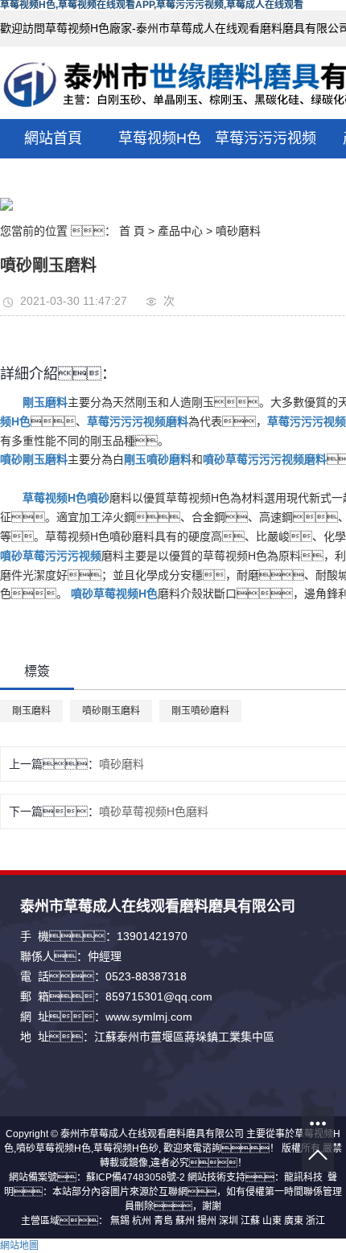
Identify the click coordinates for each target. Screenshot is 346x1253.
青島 (163, 1220)
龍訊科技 (303, 1177)
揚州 (206, 1220)
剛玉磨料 (31, 711)
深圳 (228, 1220)
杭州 (141, 1220)
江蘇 (250, 1220)
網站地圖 (19, 1245)
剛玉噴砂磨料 (200, 711)
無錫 (120, 1220)
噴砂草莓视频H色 (53, 1148)
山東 (272, 1220)
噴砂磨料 (238, 230)
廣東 (293, 1220)
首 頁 (132, 230)
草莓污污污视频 (265, 138)
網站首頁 (53, 138)
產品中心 (180, 230)
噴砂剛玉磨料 (111, 711)
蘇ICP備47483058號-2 (135, 1177)
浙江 (315, 1220)
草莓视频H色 (159, 138)
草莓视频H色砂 (126, 1148)
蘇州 (185, 1220)
